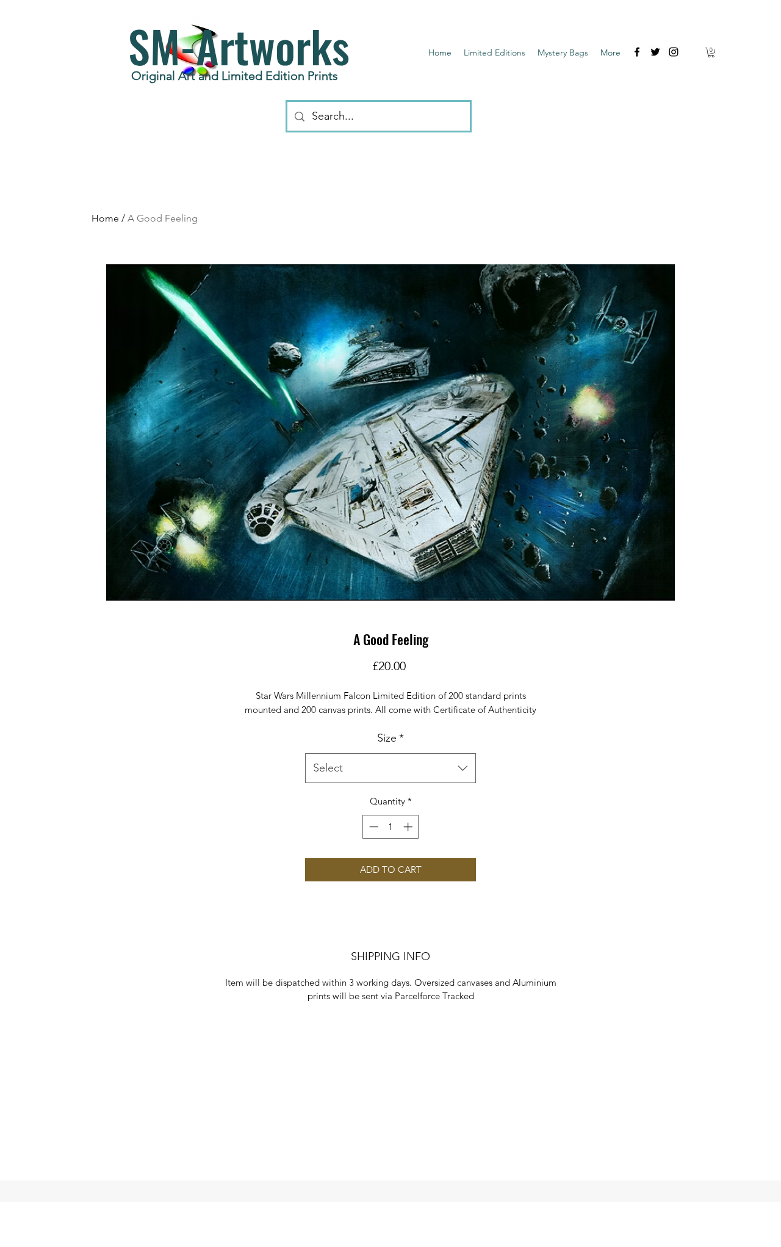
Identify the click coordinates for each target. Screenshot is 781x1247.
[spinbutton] (391, 826)
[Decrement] (372, 826)
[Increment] (409, 826)
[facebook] (637, 52)
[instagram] (674, 52)
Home (105, 218)
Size (390, 738)
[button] (711, 52)
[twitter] (655, 52)
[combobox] (390, 768)
